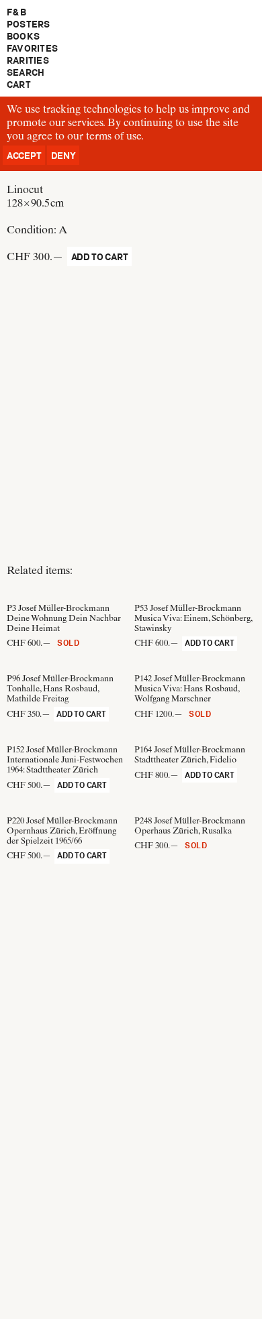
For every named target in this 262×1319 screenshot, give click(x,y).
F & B (16, 12)
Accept (24, 155)
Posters (28, 24)
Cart (19, 84)
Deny (63, 155)
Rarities (28, 60)
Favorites (32, 48)
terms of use (113, 135)
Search (25, 72)
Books (23, 36)
